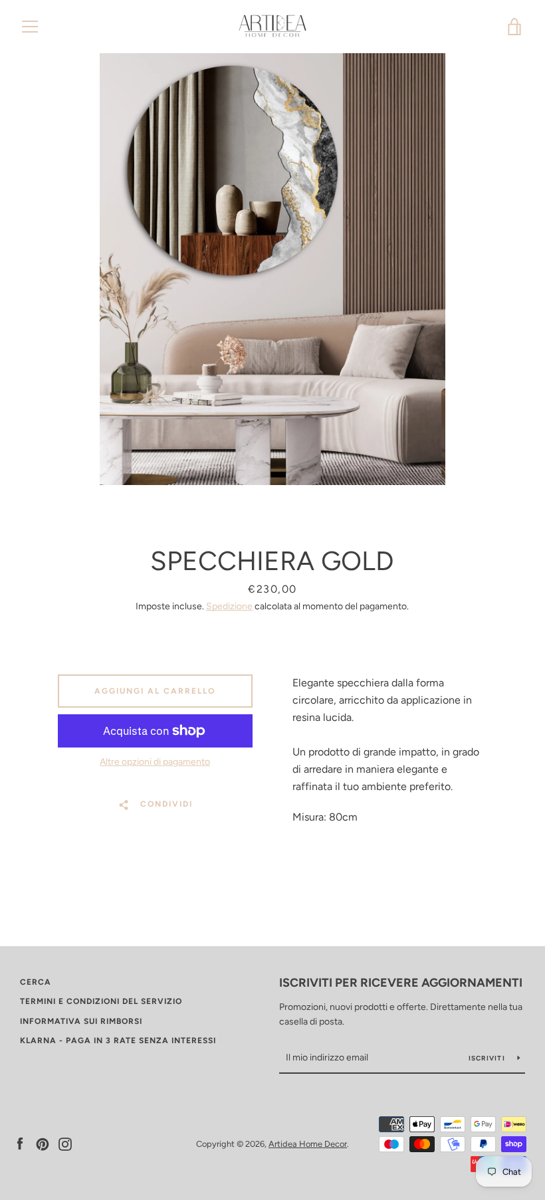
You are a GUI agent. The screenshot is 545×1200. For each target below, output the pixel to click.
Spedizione (229, 606)
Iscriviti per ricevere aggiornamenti (400, 982)
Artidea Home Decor (308, 1144)
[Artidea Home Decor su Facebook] (20, 1143)
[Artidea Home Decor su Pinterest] (42, 1143)
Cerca (35, 982)
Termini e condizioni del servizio (101, 1001)
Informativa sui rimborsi (81, 1021)
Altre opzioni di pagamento (155, 761)
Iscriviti (488, 1058)
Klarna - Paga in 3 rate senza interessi (118, 1040)
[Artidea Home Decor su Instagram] (65, 1143)
